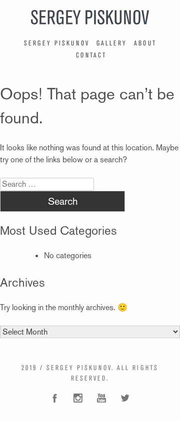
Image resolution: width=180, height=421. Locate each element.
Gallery (111, 42)
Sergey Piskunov (57, 42)
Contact (91, 54)
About (145, 42)
